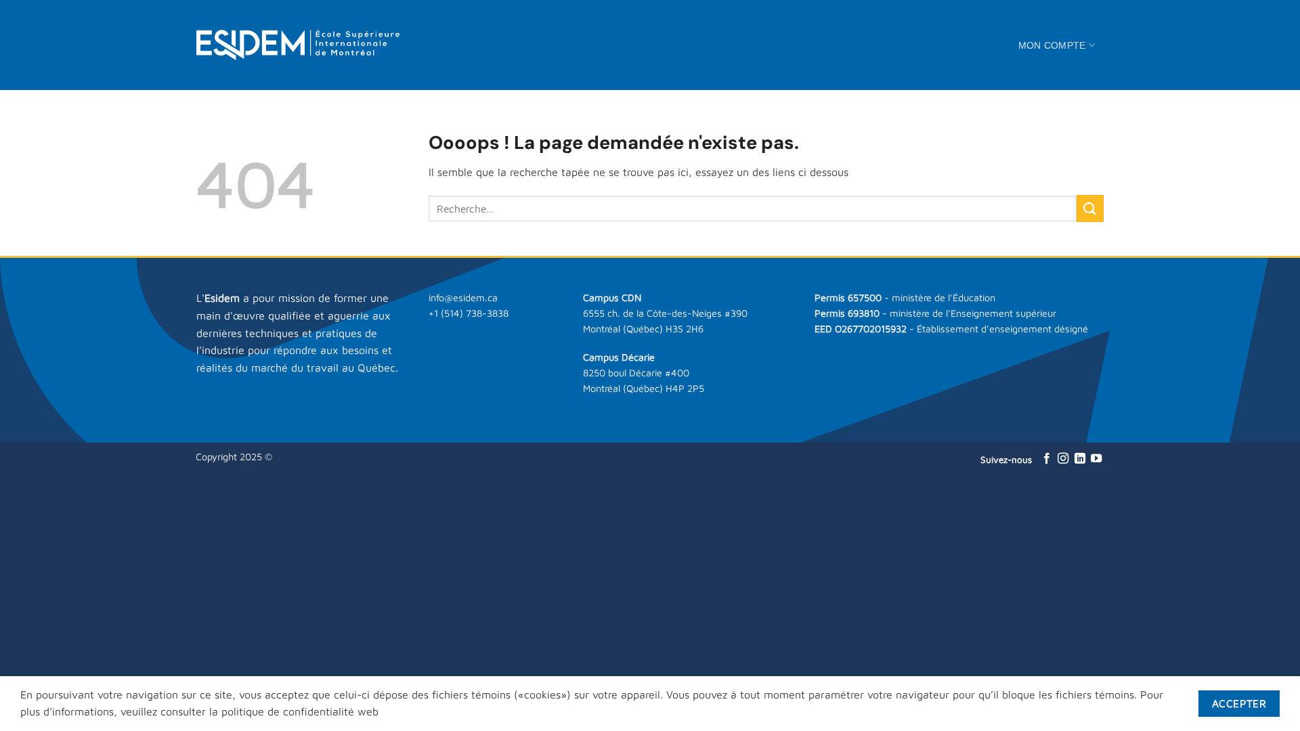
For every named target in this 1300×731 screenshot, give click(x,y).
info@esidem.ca (463, 297)
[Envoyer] (1090, 208)
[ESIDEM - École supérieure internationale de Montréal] (297, 45)
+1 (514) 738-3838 (468, 313)
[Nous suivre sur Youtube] (1096, 459)
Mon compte (1052, 45)
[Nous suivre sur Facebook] (1046, 459)
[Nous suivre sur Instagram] (1063, 459)
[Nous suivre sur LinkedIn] (1080, 459)
